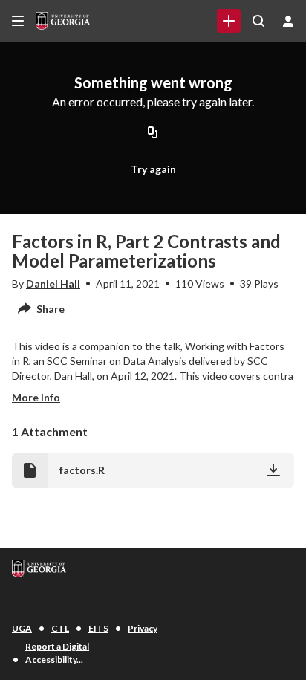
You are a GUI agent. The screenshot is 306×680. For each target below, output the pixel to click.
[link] (229, 21)
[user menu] (288, 21)
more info (36, 397)
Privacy (142, 628)
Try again (153, 169)
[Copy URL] (153, 134)
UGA (22, 628)
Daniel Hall (53, 283)
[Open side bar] (18, 21)
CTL (60, 628)
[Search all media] (258, 21)
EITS (98, 628)
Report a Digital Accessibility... (57, 653)
